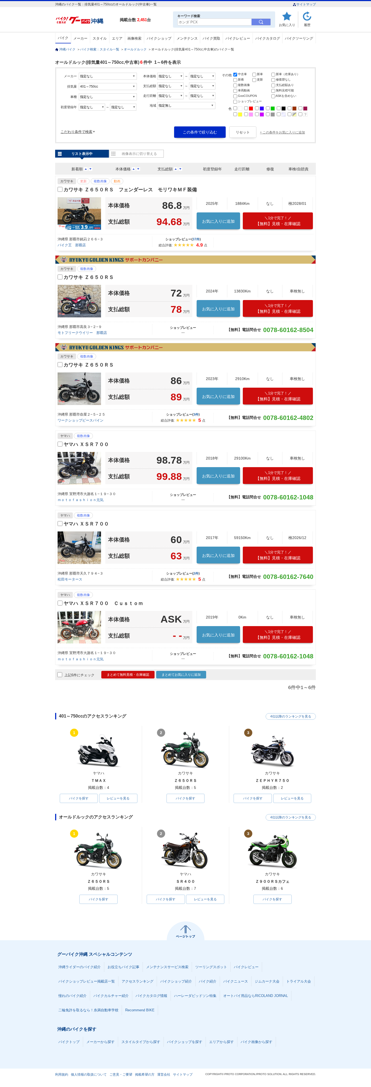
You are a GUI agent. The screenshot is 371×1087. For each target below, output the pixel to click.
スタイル (100, 38)
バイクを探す (79, 798)
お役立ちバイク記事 (123, 967)
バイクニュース (235, 981)
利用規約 (61, 1074)
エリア (117, 38)
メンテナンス (187, 38)
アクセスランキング (137, 981)
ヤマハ (65, 436)
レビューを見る (118, 798)
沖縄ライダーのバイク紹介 (79, 967)
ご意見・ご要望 (120, 1074)
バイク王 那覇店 (72, 245)
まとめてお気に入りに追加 (181, 675)
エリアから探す (221, 1042)
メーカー (80, 38)
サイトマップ (306, 4)
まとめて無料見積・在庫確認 (128, 675)
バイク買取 (211, 38)
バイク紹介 (207, 981)
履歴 (307, 25)
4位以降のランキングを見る (290, 716)
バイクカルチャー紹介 (111, 996)
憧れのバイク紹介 (72, 996)
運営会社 (163, 1074)
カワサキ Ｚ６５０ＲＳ (89, 277)
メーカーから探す (100, 1042)
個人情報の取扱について (89, 1074)
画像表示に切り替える (139, 154)
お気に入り (287, 25)
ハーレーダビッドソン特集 (195, 996)
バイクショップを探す (184, 1042)
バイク (63, 38)
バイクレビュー (237, 38)
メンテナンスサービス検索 (167, 967)
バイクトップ (69, 1042)
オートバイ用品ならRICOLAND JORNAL (255, 996)
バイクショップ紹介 (176, 981)
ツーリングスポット (211, 967)
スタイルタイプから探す (140, 1042)
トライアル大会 (298, 981)
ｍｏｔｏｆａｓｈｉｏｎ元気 (80, 500)
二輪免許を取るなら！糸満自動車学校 (88, 1010)
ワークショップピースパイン (80, 420)
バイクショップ (159, 38)
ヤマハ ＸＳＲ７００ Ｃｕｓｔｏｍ (103, 603)
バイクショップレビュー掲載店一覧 (86, 981)
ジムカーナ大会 (267, 981)
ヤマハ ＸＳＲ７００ (86, 444)
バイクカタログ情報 (151, 996)
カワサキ (66, 181)
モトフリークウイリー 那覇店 (82, 332)
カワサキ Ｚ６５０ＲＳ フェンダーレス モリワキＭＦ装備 (130, 189)
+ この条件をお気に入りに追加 (282, 132)
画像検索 (134, 38)
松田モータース (70, 579)
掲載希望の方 (145, 1074)
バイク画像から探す (256, 1042)
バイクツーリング (299, 38)
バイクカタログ (267, 38)
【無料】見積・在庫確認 (278, 221)
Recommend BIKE (140, 1010)
